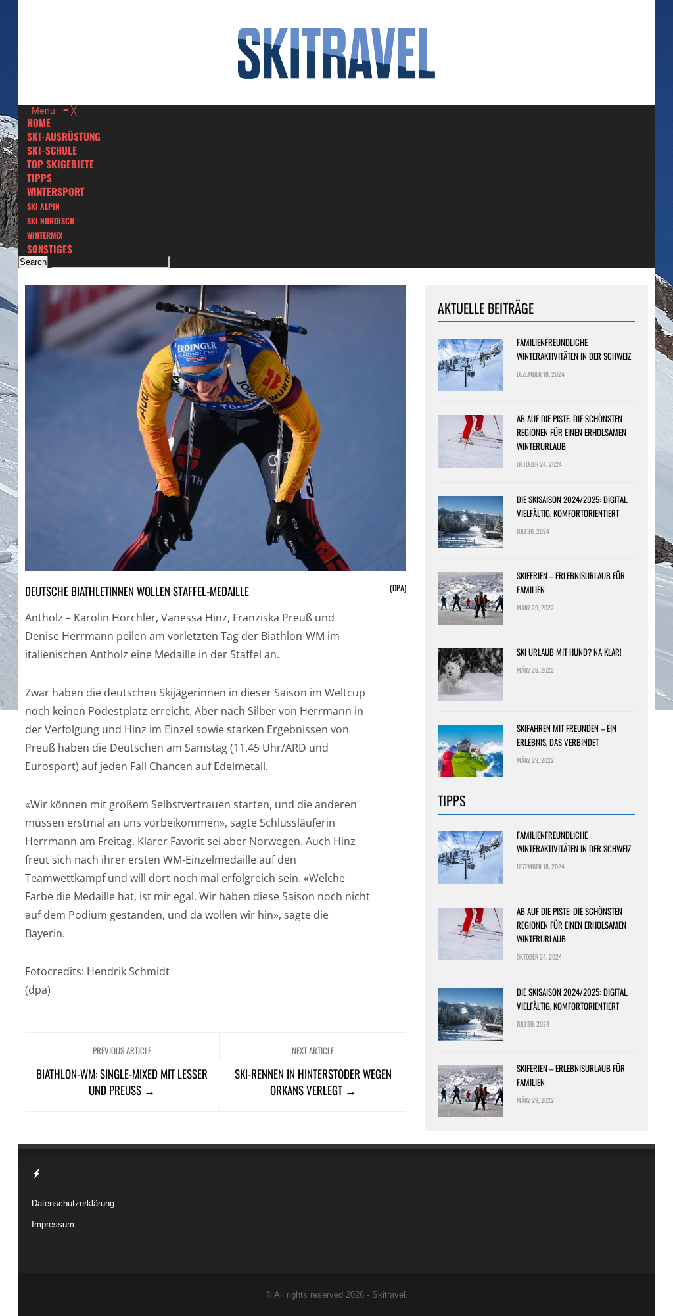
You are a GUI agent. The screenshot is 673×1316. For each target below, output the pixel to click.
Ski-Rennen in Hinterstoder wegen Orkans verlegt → (313, 1081)
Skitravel (389, 1295)
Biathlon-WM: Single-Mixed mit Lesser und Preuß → (122, 1081)
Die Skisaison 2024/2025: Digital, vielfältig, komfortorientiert (572, 506)
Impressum (53, 1224)
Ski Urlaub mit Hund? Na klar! (569, 651)
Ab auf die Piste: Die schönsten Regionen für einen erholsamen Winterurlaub (571, 432)
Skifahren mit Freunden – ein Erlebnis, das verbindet (566, 734)
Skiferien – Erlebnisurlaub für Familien (571, 582)
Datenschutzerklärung (73, 1203)
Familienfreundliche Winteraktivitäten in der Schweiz (574, 348)
